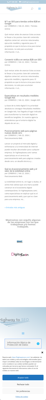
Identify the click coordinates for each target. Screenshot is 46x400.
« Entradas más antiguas (15, 207)
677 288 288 (13, 2)
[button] (42, 352)
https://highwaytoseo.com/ (21, 357)
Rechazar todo (23, 384)
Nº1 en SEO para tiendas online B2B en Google (22, 22)
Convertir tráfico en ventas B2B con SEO (23, 59)
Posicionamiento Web (13, 138)
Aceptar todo (23, 377)
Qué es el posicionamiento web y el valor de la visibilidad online (21, 170)
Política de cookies (22, 397)
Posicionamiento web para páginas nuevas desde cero (21, 132)
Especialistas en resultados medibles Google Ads (22, 96)
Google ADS (35, 100)
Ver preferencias (23, 391)
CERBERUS (12, 26)
